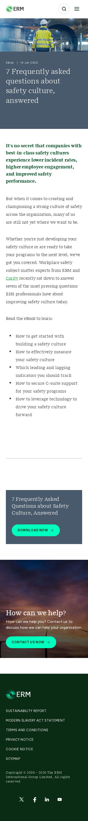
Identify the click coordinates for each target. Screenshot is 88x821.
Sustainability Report (26, 711)
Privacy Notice (20, 739)
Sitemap (13, 759)
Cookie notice (19, 749)
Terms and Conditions (27, 730)
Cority (12, 278)
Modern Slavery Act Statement (35, 720)
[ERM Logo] (14, 8)
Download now (33, 530)
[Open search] (64, 8)
